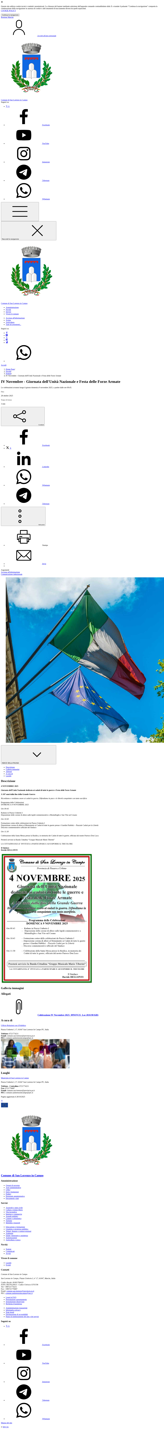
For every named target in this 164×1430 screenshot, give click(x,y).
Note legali (10, 1312)
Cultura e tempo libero (14, 1210)
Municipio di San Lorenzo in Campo (15, 1078)
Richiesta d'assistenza (14, 1304)
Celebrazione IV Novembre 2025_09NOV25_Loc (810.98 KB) (68, 1015)
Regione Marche (7, 17)
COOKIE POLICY (8, 11)
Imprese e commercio (14, 1214)
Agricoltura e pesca (13, 1240)
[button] (12, 307)
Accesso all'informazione (15, 318)
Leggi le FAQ (11, 1297)
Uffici (8, 1190)
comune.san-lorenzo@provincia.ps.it (20, 1291)
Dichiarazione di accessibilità (17, 1314)
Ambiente (9, 1233)
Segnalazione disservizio (15, 1302)
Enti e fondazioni (12, 1192)
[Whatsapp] (24, 361)
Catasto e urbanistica (13, 1218)
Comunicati (10, 1251)
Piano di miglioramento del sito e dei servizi (22, 1317)
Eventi (8, 1265)
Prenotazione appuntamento (16, 1299)
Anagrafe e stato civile (14, 1208)
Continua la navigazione (10, 15)
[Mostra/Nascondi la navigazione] (20, 211)
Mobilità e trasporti (13, 1223)
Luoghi (8, 1263)
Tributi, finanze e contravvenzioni (18, 1231)
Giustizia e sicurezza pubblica (17, 1229)
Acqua (8, 320)
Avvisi (8, 1253)
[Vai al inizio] (2, 1101)
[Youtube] (7, 335)
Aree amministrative (13, 1188)
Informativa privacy (13, 1310)
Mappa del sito (6, 1423)
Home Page (10, 369)
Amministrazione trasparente (16, 1308)
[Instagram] (7, 340)
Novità (8, 371)
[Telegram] (7, 343)
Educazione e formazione (15, 1227)
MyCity (6, 1427)
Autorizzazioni (11, 1238)
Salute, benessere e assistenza (17, 1236)
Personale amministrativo (15, 1196)
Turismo (9, 1221)
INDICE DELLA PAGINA (10, 763)
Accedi (3, 365)
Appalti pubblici (12, 1216)
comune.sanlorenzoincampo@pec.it (19, 1293)
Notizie (8, 374)
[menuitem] (28, 445)
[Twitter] (7, 338)
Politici (8, 1194)
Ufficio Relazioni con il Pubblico (13, 1025)
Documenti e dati (12, 1198)
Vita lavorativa (11, 1212)
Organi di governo (13, 1185)
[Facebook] (7, 333)
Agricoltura (10, 322)
